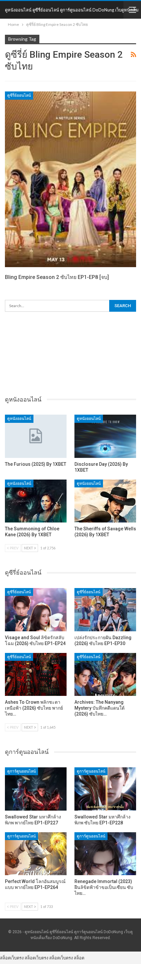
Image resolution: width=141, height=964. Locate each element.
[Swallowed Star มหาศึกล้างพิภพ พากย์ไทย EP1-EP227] (36, 789)
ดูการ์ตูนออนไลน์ (21, 771)
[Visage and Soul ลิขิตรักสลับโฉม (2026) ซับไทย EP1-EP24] (36, 609)
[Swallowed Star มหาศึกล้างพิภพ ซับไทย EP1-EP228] (105, 789)
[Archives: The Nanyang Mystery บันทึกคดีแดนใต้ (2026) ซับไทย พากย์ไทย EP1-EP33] (105, 674)
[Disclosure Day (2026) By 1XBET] (105, 436)
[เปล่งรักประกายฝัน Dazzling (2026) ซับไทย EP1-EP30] (105, 609)
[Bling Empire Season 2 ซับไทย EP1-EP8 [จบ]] (70, 179)
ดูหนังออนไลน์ (19, 418)
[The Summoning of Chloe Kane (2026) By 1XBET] (36, 501)
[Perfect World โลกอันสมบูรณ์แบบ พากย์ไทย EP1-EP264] (36, 853)
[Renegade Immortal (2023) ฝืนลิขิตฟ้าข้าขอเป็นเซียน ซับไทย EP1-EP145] (105, 853)
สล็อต (79, 957)
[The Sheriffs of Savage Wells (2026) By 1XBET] (105, 501)
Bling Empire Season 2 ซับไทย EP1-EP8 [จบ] (57, 277)
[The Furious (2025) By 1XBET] (36, 436)
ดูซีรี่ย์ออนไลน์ (19, 95)
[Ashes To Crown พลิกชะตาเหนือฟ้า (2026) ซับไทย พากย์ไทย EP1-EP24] (36, 674)
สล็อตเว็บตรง (12, 957)
